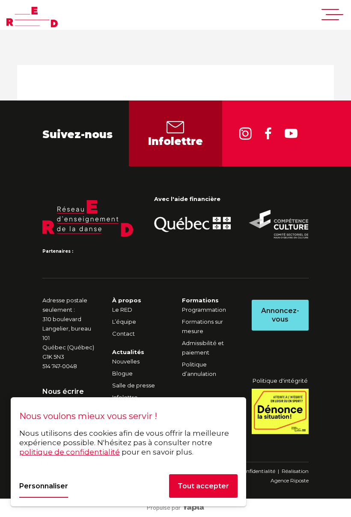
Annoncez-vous (280, 315)
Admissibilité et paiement (203, 348)
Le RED (122, 309)
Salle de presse (133, 385)
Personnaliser (43, 486)
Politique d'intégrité (280, 380)
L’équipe (124, 321)
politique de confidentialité (69, 452)
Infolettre (175, 141)
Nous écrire (63, 391)
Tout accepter (203, 486)
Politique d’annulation (199, 369)
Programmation (204, 309)
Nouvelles (126, 361)
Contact (123, 333)
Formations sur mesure (202, 326)
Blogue (122, 373)
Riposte (299, 480)
